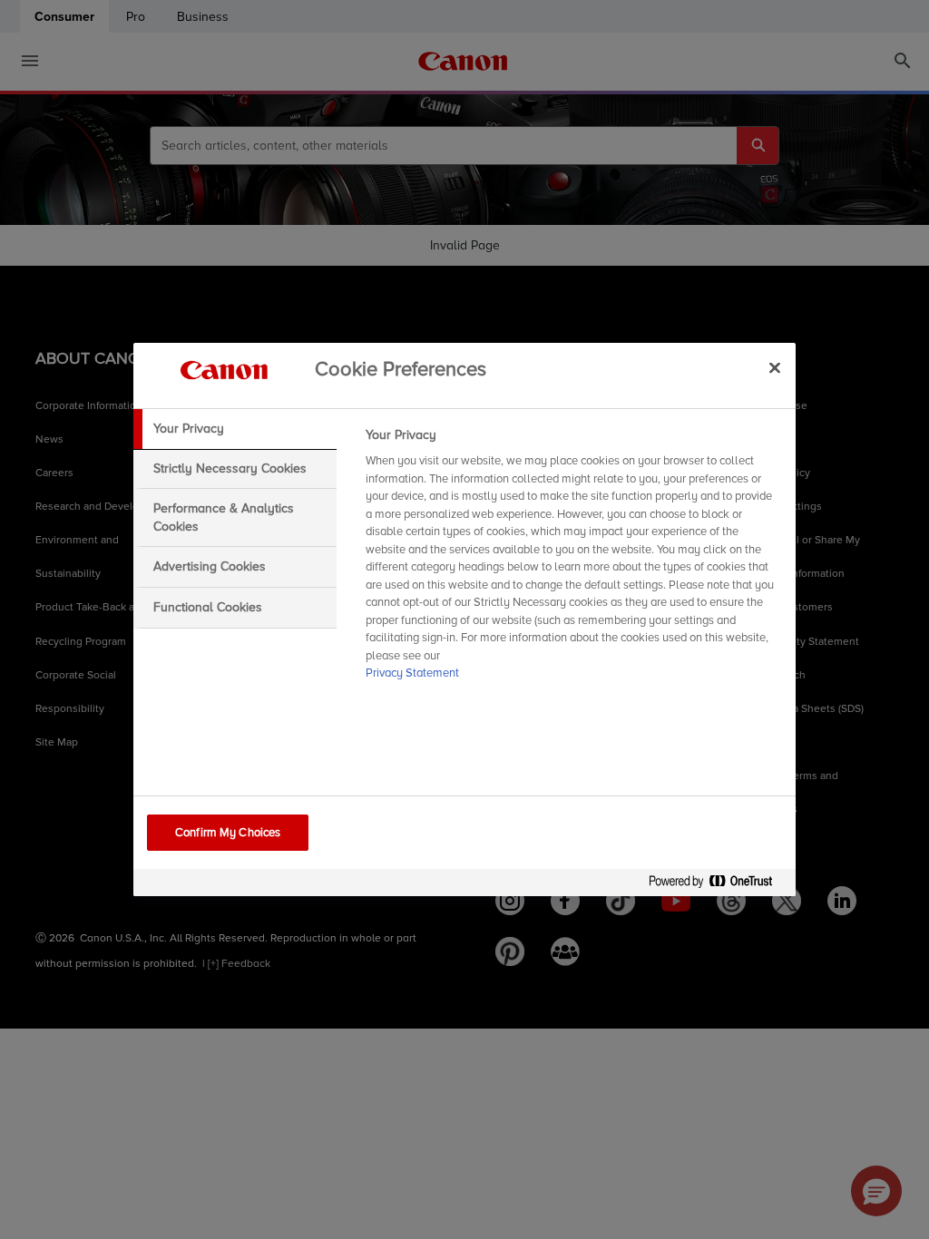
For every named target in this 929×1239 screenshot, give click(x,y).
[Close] (775, 367)
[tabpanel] (573, 559)
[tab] (235, 429)
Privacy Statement (412, 673)
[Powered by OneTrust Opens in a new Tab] (718, 884)
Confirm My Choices (227, 832)
